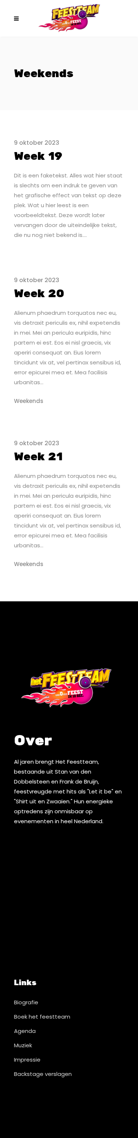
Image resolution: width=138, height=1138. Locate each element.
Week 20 (39, 293)
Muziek (23, 1045)
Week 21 (38, 457)
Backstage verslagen (43, 1074)
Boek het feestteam (42, 1016)
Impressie (27, 1059)
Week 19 (38, 156)
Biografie (26, 1002)
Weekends (28, 401)
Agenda (25, 1031)
